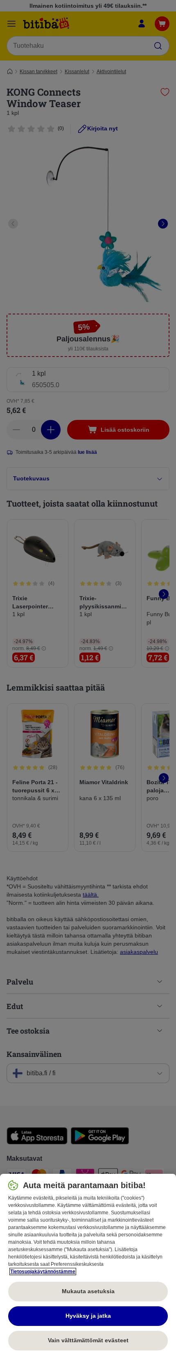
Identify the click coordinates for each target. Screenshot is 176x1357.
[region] (88, 1265)
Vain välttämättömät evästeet (88, 1340)
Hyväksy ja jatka (88, 1315)
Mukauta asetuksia (88, 1291)
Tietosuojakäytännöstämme (42, 1271)
